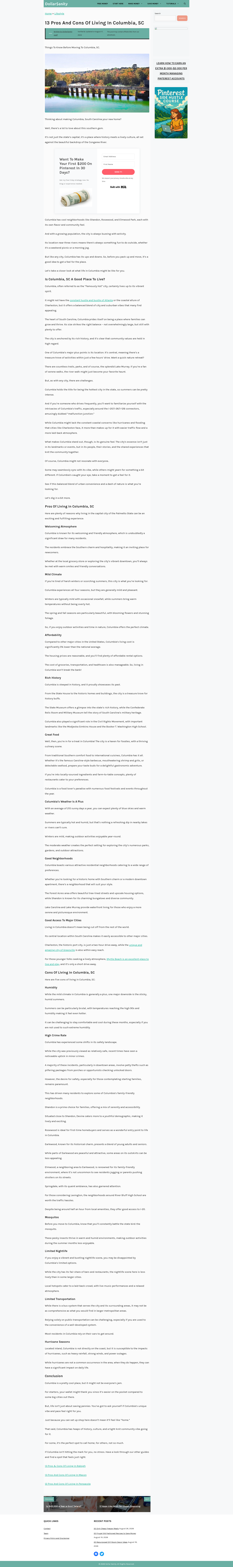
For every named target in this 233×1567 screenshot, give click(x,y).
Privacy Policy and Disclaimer (56, 1538)
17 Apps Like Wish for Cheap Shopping (120, 1506)
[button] (75, 198)
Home (48, 13)
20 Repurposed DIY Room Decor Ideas (110, 1542)
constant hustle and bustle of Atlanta (91, 300)
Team (46, 1533)
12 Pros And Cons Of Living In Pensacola (68, 1483)
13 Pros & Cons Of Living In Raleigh (65, 1465)
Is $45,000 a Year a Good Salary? (63, 1506)
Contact (47, 1528)
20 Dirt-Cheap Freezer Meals (106, 1528)
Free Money (102, 4)
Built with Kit (118, 187)
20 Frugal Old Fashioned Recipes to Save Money (115, 1533)
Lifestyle (59, 13)
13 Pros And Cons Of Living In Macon (66, 1474)
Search (158, 13)
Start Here (118, 4)
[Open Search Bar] (184, 4)
